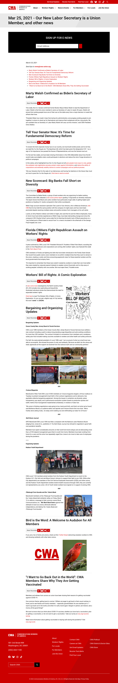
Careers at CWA (75, 643)
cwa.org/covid (30, 622)
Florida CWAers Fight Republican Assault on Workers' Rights (48, 77)
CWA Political (95, 640)
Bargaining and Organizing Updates (40, 81)
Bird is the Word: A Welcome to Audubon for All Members (47, 83)
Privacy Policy (85, 679)
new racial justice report (54, 198)
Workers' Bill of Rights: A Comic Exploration (43, 79)
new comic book (32, 286)
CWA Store (94, 647)
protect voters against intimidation (62, 165)
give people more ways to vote (76, 163)
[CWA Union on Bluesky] (96, 2)
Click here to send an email (60, 173)
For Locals (91, 8)
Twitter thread (63, 535)
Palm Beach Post (35, 249)
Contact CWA (74, 640)
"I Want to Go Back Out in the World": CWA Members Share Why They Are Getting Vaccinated (59, 86)
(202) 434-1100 (15, 650)
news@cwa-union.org (43, 66)
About (35, 8)
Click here (29, 296)
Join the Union (103, 8)
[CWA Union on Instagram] (100, 2)
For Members (78, 8)
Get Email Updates (53, 2)
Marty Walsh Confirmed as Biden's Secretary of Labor (46, 70)
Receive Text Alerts (68, 2)
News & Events (63, 8)
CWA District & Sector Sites (100, 643)
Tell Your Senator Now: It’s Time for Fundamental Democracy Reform (51, 72)
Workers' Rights (48, 8)
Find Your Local (83, 2)
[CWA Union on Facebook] (92, 2)
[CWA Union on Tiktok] (103, 2)
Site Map (77, 679)
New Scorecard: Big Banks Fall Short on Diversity (44, 75)
